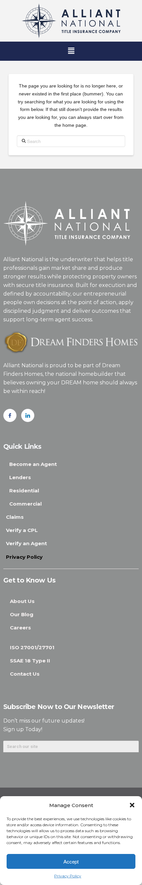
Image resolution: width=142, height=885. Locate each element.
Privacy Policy (67, 875)
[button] (132, 805)
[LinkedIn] (27, 415)
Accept (71, 861)
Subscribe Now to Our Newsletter (58, 707)
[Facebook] (10, 415)
